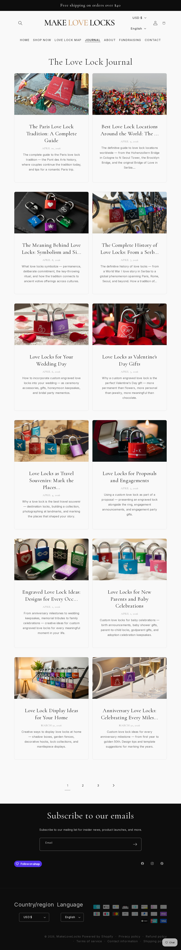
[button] (20, 23)
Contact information (122, 941)
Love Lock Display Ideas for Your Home (51, 714)
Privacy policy (129, 936)
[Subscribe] (135, 844)
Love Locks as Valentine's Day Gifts (129, 360)
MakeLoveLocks (68, 936)
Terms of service (89, 941)
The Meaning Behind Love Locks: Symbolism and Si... (51, 248)
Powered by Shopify (97, 936)
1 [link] (67, 785)
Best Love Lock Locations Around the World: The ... (130, 130)
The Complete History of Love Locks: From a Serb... (129, 248)
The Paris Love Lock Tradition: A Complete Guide (51, 133)
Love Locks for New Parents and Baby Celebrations (129, 599)
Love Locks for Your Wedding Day (51, 360)
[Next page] (113, 785)
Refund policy (156, 936)
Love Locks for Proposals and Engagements (130, 477)
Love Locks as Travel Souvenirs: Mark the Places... (51, 480)
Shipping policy (155, 941)
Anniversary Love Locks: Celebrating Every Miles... (129, 714)
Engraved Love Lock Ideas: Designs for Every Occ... (51, 595)
